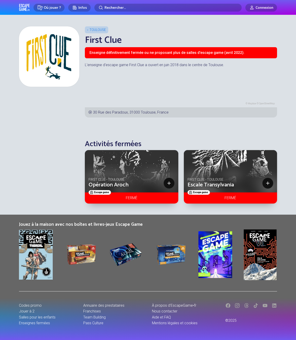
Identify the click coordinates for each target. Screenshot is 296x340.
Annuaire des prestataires (103, 305)
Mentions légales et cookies (174, 323)
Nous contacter (164, 311)
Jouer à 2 (26, 311)
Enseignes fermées (34, 323)
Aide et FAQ (161, 317)
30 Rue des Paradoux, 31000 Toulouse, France (131, 112)
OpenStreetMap (267, 103)
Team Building (94, 317)
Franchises (92, 311)
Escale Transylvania (211, 184)
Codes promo (30, 305)
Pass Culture (93, 323)
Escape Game (24, 7)
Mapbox (252, 103)
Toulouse (97, 30)
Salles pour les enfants (37, 317)
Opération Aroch (109, 184)
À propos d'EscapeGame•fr (174, 305)
